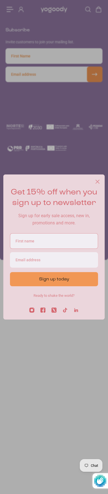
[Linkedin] (76, 310)
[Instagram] (32, 310)
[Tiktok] (65, 310)
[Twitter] (54, 310)
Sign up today (54, 279)
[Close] (97, 182)
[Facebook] (43, 310)
